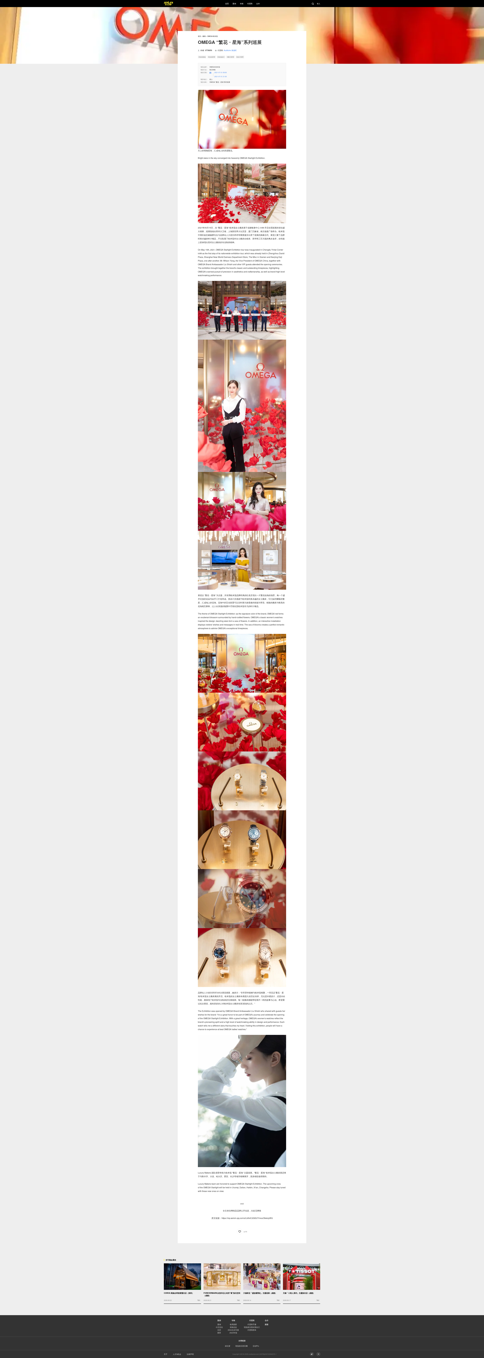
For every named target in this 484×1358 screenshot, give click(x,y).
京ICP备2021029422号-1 (268, 1354)
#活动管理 (211, 57)
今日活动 (219, 1327)
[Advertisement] (242, 1249)
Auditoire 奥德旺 (230, 50)
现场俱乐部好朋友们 (252, 1327)
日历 (219, 1330)
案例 (204, 36)
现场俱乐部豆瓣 (241, 1346)
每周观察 (233, 1324)
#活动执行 (221, 57)
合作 (266, 1320)
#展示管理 (230, 57)
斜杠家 (227, 1346)
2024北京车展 (233, 1330)
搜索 (266, 1324)
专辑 (233, 1320)
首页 (199, 36)
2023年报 (233, 1332)
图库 (219, 1332)
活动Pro (256, 1346)
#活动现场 (202, 57)
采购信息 (233, 1327)
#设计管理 (239, 57)
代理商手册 (251, 1324)
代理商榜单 (251, 1330)
